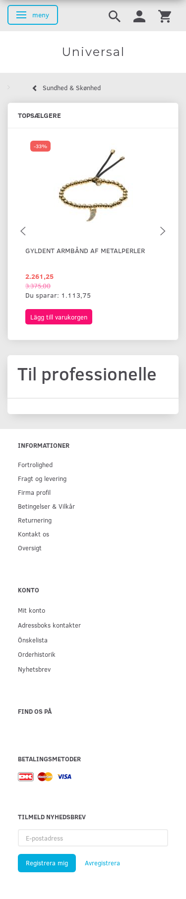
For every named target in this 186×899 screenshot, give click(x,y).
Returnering (35, 520)
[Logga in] (139, 15)
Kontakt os (33, 533)
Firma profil (34, 492)
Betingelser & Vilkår (46, 506)
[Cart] (165, 15)
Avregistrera (102, 862)
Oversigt (30, 547)
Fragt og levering (42, 478)
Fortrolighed (35, 464)
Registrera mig (47, 862)
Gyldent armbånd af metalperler (85, 250)
